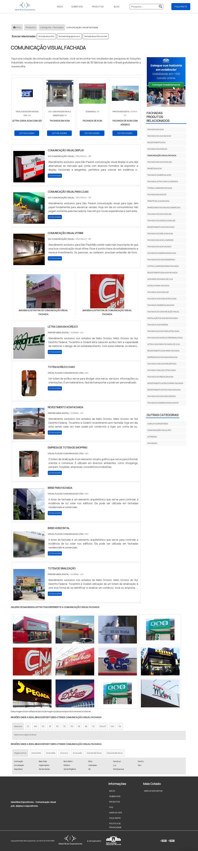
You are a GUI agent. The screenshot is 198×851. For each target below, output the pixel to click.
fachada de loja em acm (159, 136)
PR (57, 726)
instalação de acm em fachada (162, 318)
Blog (116, 6)
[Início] (25, 6)
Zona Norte (36, 753)
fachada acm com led (158, 292)
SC (64, 726)
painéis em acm (154, 168)
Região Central (20, 753)
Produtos (97, 6)
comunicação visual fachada (161, 155)
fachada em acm (155, 129)
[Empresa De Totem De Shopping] (29, 477)
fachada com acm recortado (161, 363)
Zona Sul (64, 753)
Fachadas (152, 443)
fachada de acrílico (46, 36)
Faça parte (180, 6)
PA (120, 726)
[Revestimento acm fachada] (29, 437)
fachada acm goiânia (157, 324)
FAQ (111, 807)
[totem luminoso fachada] (32, 693)
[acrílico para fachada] (117, 661)
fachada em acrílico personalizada (165, 337)
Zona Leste (77, 753)
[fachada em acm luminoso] (32, 630)
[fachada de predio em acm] (160, 693)
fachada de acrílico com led (95, 36)
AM (112, 726)
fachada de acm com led (159, 214)
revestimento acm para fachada (163, 350)
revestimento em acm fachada (162, 272)
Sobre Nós (77, 6)
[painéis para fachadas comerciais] (32, 661)
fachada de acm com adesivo (161, 396)
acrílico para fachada (158, 285)
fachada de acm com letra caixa (163, 331)
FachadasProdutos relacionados (158, 117)
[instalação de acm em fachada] (75, 630)
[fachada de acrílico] (160, 630)
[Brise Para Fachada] (29, 518)
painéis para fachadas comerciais (163, 207)
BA (86, 726)
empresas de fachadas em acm (162, 357)
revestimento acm (156, 142)
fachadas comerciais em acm (161, 253)
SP (50, 726)
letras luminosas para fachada (163, 266)
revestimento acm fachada (160, 227)
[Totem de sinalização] (29, 598)
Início (60, 6)
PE (79, 726)
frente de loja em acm (158, 201)
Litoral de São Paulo (115, 753)
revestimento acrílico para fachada (165, 383)
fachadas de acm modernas (161, 259)
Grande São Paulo (94, 753)
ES (43, 726)
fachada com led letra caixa (161, 370)
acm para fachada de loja (160, 279)
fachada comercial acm (159, 175)
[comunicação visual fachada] (43, 291)
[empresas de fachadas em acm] (75, 693)
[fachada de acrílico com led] (160, 661)
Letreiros (152, 436)
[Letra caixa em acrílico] (29, 356)
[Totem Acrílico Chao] (29, 397)
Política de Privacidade (115, 825)
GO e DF (103, 726)
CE (93, 726)
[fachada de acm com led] (117, 693)
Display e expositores (157, 423)
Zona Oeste (50, 753)
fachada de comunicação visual (163, 311)
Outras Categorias (163, 415)
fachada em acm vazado (159, 246)
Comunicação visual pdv (159, 430)
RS (72, 726)
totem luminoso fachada (159, 188)
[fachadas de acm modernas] (75, 661)
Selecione (18, 726)
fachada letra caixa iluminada (162, 181)
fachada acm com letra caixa (161, 298)
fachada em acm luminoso (160, 240)
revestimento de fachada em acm (163, 389)
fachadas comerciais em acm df (163, 402)
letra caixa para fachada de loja (163, 344)
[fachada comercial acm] (117, 630)
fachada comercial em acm (160, 305)
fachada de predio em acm (160, 376)
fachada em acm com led (159, 162)
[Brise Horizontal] (29, 558)
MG (35, 726)
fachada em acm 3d (156, 194)
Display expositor (153, 790)
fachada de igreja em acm (69, 36)
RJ (28, 726)
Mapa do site (115, 812)
